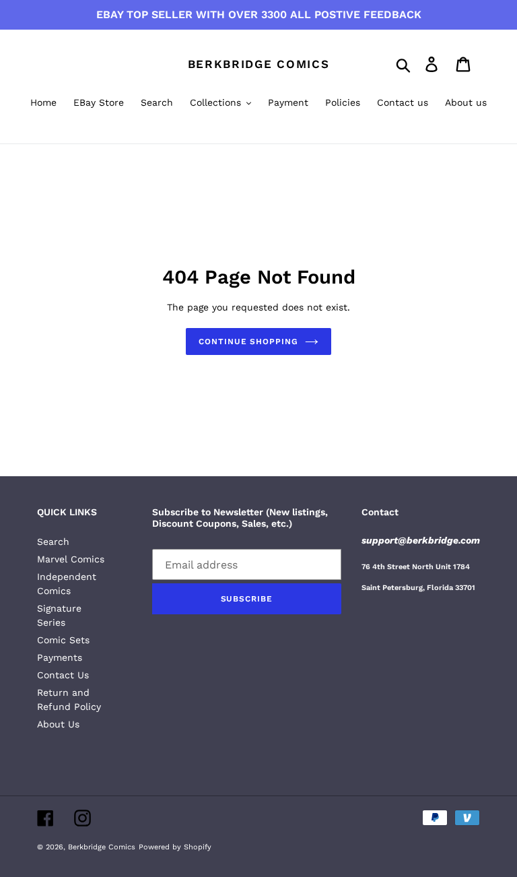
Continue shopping (248, 341)
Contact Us (63, 675)
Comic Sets (63, 640)
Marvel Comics (70, 559)
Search (53, 541)
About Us (58, 724)
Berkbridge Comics (259, 64)
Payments (59, 657)
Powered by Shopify (175, 847)
